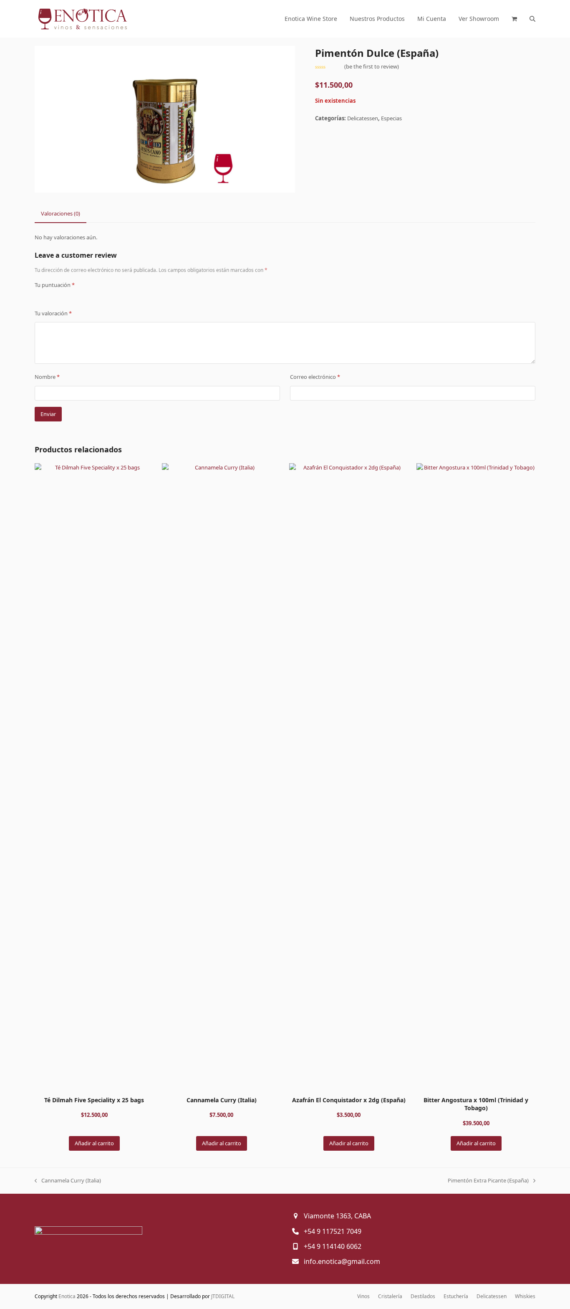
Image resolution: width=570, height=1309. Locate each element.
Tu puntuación (55, 285)
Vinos (363, 1296)
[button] (514, 18)
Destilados (423, 1296)
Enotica (67, 1296)
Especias (391, 118)
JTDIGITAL (223, 1296)
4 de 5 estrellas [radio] (63, 297)
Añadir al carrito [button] (94, 1143)
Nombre (47, 377)
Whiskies (525, 1296)
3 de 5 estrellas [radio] (54, 297)
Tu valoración (53, 313)
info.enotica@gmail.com (342, 1261)
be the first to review (371, 66)
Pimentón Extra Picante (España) (488, 1181)
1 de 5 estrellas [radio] (38, 297)
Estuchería (456, 1296)
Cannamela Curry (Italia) (68, 1181)
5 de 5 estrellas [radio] (71, 297)
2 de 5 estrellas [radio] (46, 297)
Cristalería (390, 1296)
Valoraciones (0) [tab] (60, 213)
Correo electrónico (315, 377)
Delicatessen (362, 118)
